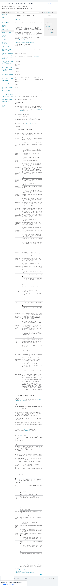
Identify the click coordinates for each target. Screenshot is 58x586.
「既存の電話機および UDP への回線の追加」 (21, 41)
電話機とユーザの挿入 (5, 52)
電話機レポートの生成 (5, 33)
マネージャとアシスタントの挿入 (7, 55)
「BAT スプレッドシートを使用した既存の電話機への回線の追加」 (24, 42)
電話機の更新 (4, 26)
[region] (13, 583)
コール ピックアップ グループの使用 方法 (7, 94)
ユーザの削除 (4, 42)
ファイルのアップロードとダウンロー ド (7, 19)
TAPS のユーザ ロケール (5, 101)
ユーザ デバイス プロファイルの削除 (7, 74)
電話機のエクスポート (5, 29)
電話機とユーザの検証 (5, 50)
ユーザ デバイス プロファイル (6, 63)
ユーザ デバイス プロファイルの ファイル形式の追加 (7, 70)
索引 (3, 106)
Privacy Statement (4, 584)
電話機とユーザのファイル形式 (6, 49)
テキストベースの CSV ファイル (7, 105)
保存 (44, 12)
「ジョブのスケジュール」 (26, 429)
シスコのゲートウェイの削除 (6, 86)
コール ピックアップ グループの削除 (7, 96)
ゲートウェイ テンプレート (6, 83)
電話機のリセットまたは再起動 (6, 32)
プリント (55, 12)
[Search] (15, 12)
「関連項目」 (21, 435)
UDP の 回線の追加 (5, 80)
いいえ (50, 24)
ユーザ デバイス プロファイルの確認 (7, 71)
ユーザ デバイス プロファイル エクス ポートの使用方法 (7, 76)
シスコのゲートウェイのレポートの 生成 (7, 88)
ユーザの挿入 (4, 39)
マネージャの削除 (4, 58)
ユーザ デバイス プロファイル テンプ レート (7, 65)
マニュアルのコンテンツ (7, 12)
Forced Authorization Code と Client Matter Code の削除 (7, 92)
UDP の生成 (4, 73)
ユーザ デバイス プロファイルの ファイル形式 (7, 67)
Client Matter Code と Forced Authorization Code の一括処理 (6, 90)
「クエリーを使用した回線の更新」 (20, 39)
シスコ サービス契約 (48, 32)
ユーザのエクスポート (5, 43)
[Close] (25, 581)
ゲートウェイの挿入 (5, 84)
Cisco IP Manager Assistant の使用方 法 (7, 54)
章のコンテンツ (19, 19)
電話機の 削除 (4, 28)
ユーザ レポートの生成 (5, 46)
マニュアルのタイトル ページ (6, 14)
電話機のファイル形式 (5, 22)
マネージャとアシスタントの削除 (7, 57)
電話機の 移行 (4, 35)
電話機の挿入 (4, 25)
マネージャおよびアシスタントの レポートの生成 (7, 62)
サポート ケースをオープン (49, 30)
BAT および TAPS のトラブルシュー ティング (7, 103)
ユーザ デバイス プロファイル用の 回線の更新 (7, 78)
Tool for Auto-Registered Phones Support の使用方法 (7, 99)
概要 (3, 17)
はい (46, 24)
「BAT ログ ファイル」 (27, 123)
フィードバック (47, 26)
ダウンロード (49, 12)
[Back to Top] (41, 574)
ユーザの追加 (4, 36)
